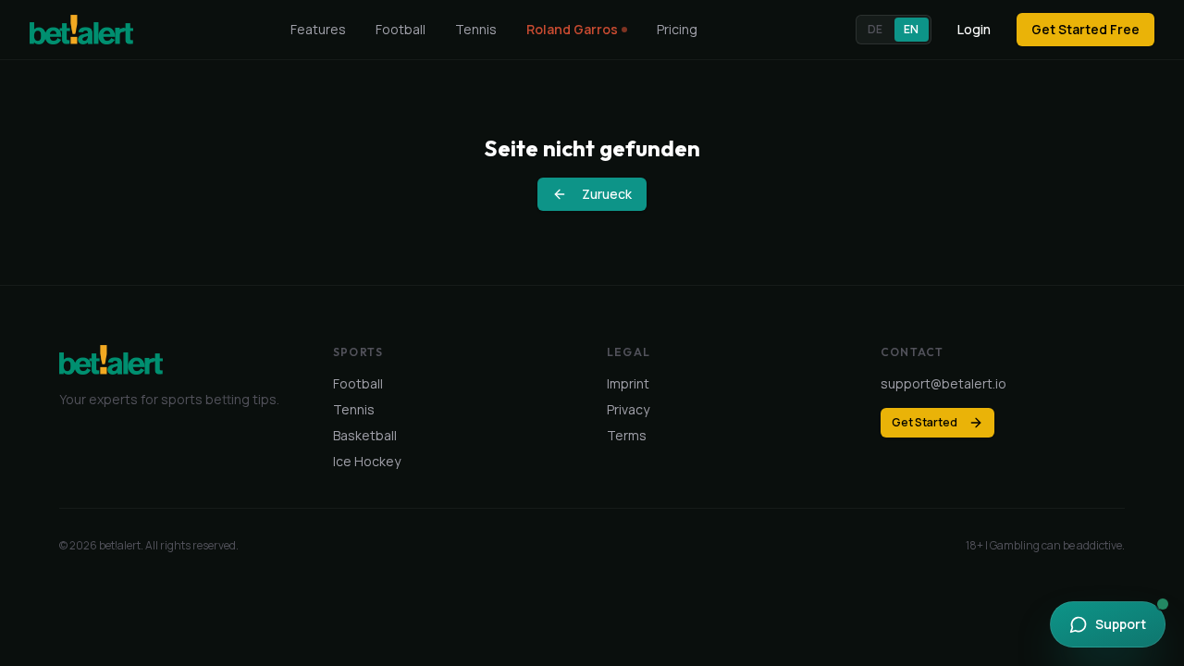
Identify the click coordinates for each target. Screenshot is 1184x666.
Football (401, 29)
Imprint (628, 383)
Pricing (677, 29)
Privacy (628, 409)
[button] (893, 29)
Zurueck (607, 194)
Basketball (365, 435)
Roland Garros (572, 29)
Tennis (476, 29)
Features (318, 29)
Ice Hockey (367, 461)
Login (974, 29)
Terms (627, 435)
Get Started (924, 422)
